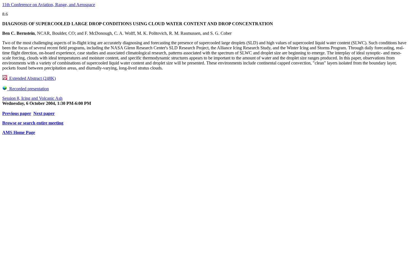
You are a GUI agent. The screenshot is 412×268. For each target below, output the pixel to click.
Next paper (44, 113)
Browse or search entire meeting (32, 123)
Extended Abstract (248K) (31, 78)
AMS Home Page (18, 132)
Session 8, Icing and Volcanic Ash (32, 98)
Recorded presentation (28, 88)
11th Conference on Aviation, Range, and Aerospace (48, 4)
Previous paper (16, 113)
